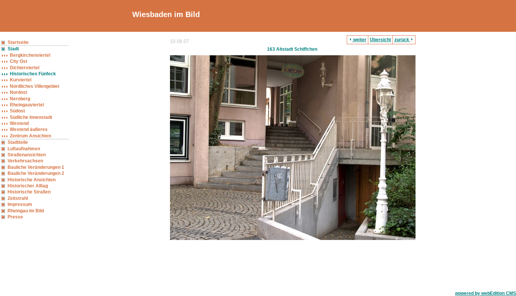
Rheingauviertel (27, 104)
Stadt (13, 48)
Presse (15, 217)
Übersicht (380, 39)
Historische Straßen (29, 192)
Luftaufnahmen (24, 148)
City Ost (18, 61)
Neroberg (20, 98)
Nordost (18, 92)
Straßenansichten (27, 154)
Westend (19, 123)
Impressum (20, 204)
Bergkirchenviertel (30, 55)
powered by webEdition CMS (485, 293)
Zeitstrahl (18, 198)
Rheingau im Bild (26, 210)
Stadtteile (18, 142)
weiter (359, 39)
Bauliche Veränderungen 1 (36, 167)
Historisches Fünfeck (33, 73)
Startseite (18, 42)
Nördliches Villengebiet (34, 86)
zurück (402, 39)
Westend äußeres (29, 129)
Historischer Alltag (28, 186)
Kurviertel (20, 80)
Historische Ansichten (32, 179)
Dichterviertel (24, 67)
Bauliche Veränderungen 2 (36, 173)
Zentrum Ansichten (30, 136)
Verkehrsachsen (25, 161)
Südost (17, 111)
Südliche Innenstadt (31, 117)
